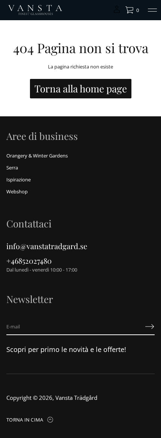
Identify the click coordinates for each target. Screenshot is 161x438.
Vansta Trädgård (76, 397)
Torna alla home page (80, 88)
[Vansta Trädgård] (34, 10)
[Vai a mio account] (116, 12)
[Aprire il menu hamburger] (152, 10)
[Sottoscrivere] (150, 326)
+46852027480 (29, 260)
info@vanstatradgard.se (46, 246)
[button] (132, 10)
